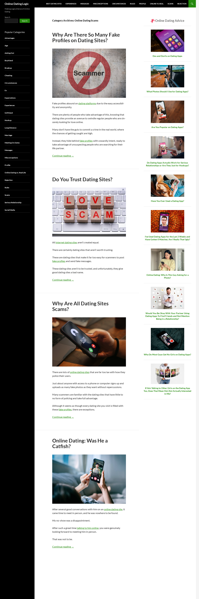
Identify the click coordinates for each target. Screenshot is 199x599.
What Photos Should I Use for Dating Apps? (167, 91)
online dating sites (79, 372)
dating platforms (87, 103)
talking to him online (88, 527)
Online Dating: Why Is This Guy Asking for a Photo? (167, 276)
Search (7, 17)
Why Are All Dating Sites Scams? (80, 306)
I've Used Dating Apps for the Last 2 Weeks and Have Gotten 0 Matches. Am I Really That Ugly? (167, 238)
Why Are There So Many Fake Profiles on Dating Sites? (86, 37)
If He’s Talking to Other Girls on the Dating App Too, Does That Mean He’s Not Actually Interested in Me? (167, 391)
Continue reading (63, 155)
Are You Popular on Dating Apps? (167, 127)
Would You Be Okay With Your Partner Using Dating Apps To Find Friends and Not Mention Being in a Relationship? (167, 316)
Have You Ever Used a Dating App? (167, 201)
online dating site (113, 509)
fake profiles (86, 140)
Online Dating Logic (17, 3)
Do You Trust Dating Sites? (82, 179)
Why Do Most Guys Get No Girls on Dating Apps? (167, 354)
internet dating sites (66, 242)
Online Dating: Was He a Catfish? (80, 443)
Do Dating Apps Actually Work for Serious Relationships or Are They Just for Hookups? (167, 164)
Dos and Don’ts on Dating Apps (167, 56)
